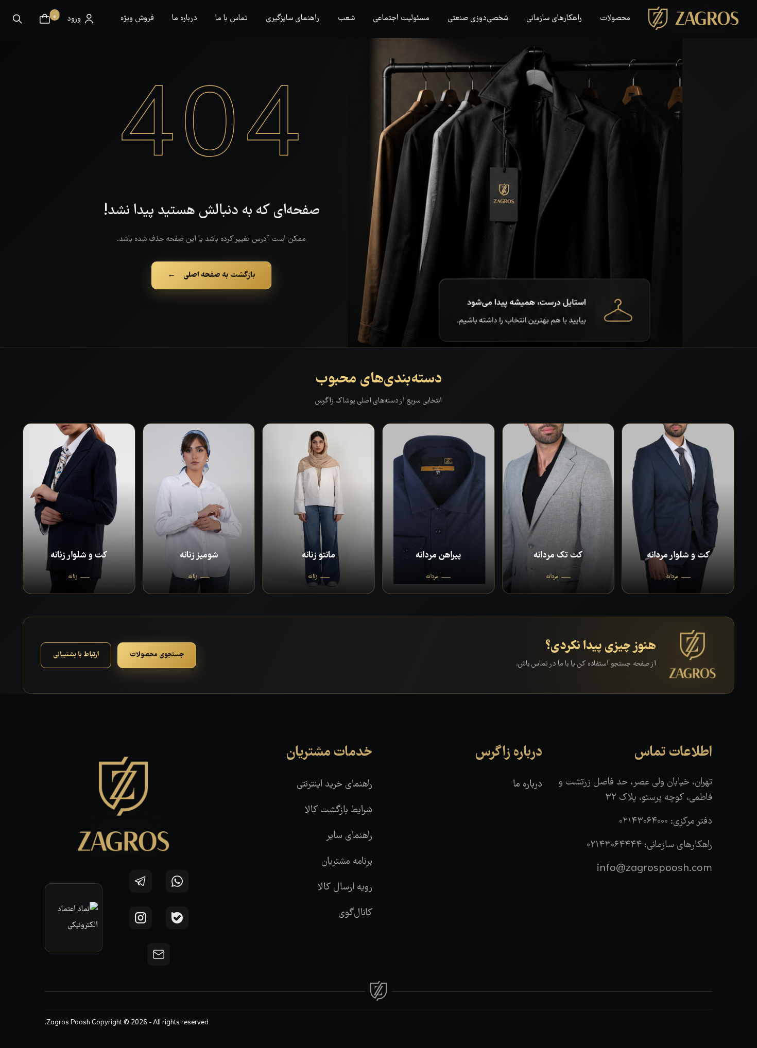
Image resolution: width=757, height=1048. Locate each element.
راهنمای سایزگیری (292, 18)
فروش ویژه (137, 18)
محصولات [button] (615, 18)
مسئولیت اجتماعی (401, 18)
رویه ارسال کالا (345, 888)
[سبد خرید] (45, 19)
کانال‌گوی (355, 913)
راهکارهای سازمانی (554, 18)
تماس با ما (231, 18)
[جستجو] (17, 19)
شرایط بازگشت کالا (338, 810)
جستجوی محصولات (157, 655)
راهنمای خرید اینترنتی (334, 785)
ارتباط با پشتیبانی (76, 655)
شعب (346, 18)
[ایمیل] (158, 954)
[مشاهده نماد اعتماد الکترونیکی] (73, 918)
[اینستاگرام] (140, 917)
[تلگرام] (140, 881)
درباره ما (184, 18)
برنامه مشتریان (346, 862)
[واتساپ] (177, 881)
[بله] (177, 917)
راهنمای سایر (349, 836)
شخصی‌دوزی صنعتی (478, 18)
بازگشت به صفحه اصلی (211, 275)
